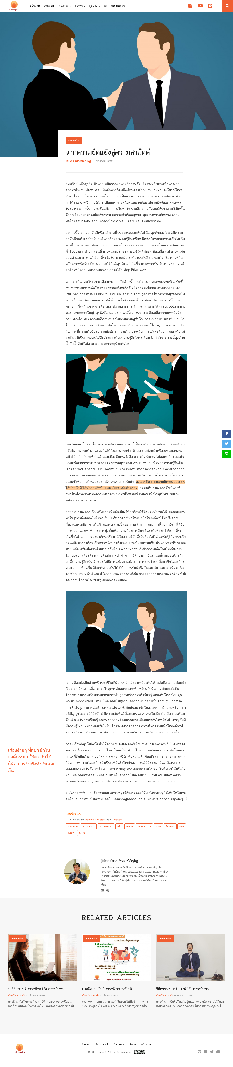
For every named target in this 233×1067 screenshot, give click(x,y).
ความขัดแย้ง (89, 826)
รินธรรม (49, 6)
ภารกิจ (129, 826)
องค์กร (71, 833)
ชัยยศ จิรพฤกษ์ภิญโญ (78, 161)
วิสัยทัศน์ (170, 826)
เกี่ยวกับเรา (118, 6)
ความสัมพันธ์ (106, 826)
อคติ (181, 826)
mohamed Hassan (94, 820)
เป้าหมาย (83, 833)
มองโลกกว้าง (144, 826)
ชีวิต (119, 826)
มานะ (158, 826)
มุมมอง (94, 6)
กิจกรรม (80, 6)
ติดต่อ (133, 1044)
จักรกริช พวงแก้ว (16, 995)
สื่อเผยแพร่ (102, 1044)
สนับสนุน (146, 1044)
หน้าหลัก (35, 6)
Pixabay (116, 820)
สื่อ (105, 6)
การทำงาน (73, 826)
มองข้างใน (73, 140)
